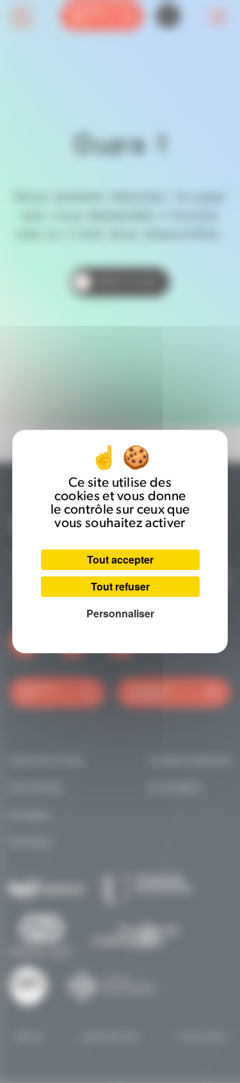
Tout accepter (120, 559)
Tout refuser (120, 586)
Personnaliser (120, 613)
